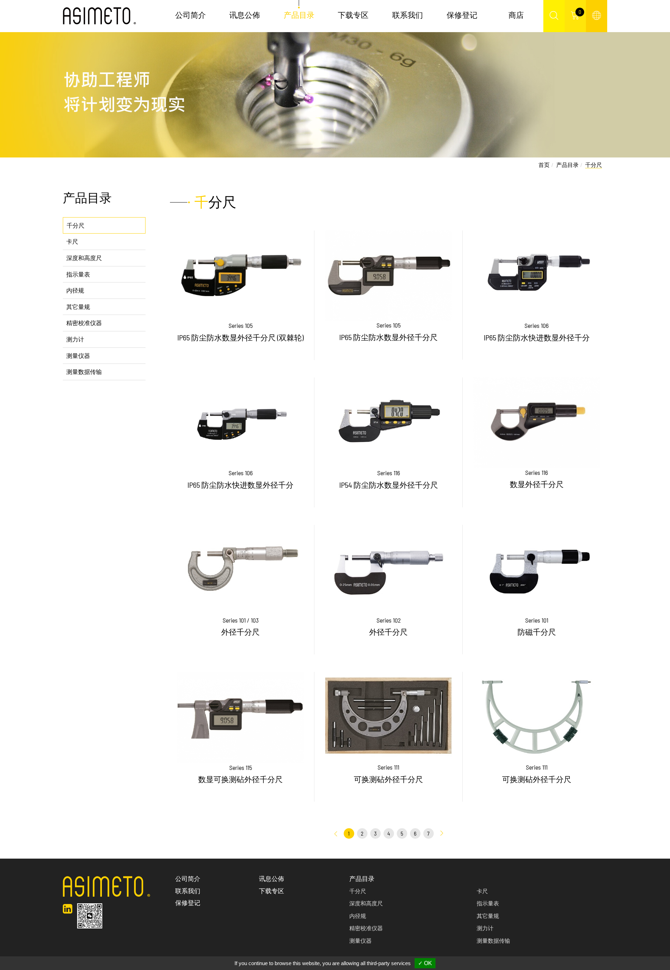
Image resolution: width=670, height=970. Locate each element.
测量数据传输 (84, 371)
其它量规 (78, 306)
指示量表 (78, 274)
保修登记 (462, 14)
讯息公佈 (244, 14)
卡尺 (72, 241)
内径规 (75, 290)
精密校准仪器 (84, 322)
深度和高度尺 (84, 257)
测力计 (75, 339)
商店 (516, 14)
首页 (544, 164)
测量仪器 (78, 355)
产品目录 (567, 164)
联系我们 (407, 14)
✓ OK (425, 963)
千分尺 (75, 225)
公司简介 (190, 14)
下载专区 (353, 14)
